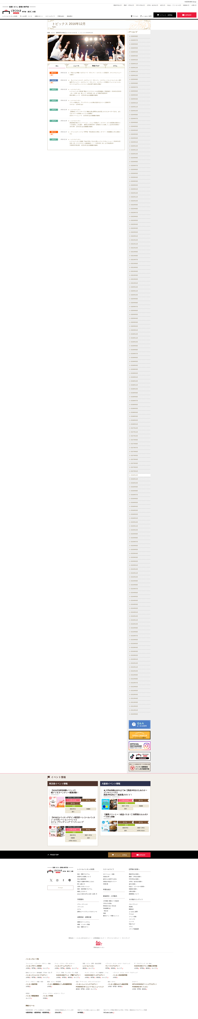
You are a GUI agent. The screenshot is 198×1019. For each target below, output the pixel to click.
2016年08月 (134, 491)
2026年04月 (134, 52)
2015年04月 (134, 553)
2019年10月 (134, 342)
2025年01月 (134, 103)
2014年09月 (134, 581)
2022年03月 (134, 228)
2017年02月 (134, 467)
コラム (115, 66)
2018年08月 (134, 396)
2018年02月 (134, 420)
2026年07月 (134, 40)
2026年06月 (134, 44)
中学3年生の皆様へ (134, 879)
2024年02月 (134, 138)
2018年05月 (134, 408)
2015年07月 (134, 541)
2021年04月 (134, 271)
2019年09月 (134, 346)
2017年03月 (134, 463)
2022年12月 (134, 193)
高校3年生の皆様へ (134, 874)
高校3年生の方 (118, 5)
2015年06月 (134, 545)
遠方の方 (162, 5)
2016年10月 (134, 483)
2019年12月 (134, 334)
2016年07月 (134, 494)
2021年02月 (134, 279)
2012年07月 (134, 682)
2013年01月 (134, 659)
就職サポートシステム (83, 922)
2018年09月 (134, 393)
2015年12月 (134, 522)
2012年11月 (134, 667)
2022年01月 (134, 236)
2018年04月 (134, 412)
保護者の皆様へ (133, 889)
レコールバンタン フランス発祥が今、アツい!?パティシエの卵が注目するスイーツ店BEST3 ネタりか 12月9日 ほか (90, 102)
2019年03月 (134, 369)
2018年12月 (134, 381)
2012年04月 (134, 694)
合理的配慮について (98, 938)
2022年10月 (134, 201)
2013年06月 (134, 639)
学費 (104, 913)
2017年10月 (134, 436)
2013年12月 (134, 616)
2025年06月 (134, 91)
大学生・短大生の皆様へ (136, 881)
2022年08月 (134, 208)
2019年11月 (134, 338)
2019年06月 (134, 357)
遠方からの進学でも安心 (110, 879)
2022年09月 (134, 204)
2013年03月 (134, 651)
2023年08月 (134, 161)
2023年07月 (134, 165)
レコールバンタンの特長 (85, 869)
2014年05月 (134, 596)
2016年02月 (134, 514)
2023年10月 (134, 154)
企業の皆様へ (132, 891)
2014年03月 (134, 604)
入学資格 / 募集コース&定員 (111, 901)
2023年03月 (134, 181)
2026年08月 (134, 36)
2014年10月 (134, 577)
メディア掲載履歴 (134, 929)
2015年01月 (134, 565)
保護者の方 (186, 5)
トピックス (132, 919)
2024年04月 (134, 130)
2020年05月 (134, 314)
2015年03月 (134, 557)
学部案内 (80, 899)
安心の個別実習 (81, 879)
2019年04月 (134, 365)
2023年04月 (134, 177)
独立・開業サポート (82, 927)
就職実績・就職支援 (84, 917)
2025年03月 (134, 99)
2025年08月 (134, 83)
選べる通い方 (81, 884)
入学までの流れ (107, 903)
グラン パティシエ (82, 904)
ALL (57, 66)
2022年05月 (134, 220)
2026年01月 (134, 63)
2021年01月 (134, 283)
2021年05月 (134, 267)
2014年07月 (134, 588)
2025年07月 (134, 87)
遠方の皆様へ (132, 884)
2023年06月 (134, 169)
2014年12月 (134, 569)
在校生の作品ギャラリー (110, 881)
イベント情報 (132, 916)
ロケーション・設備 (108, 874)
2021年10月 (134, 248)
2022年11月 (134, 197)
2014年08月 (134, 585)
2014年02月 (134, 608)
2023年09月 (134, 157)
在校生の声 (106, 876)
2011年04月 (134, 698)
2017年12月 (134, 428)
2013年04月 (134, 647)
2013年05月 (134, 643)
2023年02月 (134, 185)
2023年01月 (134, 189)
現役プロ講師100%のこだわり (85, 881)
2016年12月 (134, 475)
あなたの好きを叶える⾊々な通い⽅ (87, 894)
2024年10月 (134, 110)
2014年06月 (134, 592)
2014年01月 (134, 612)
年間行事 (105, 884)
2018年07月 (134, 400)
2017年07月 (134, 447)
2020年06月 (134, 310)
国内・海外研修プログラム (84, 889)
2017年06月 (134, 451)
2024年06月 (134, 122)
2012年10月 (134, 671)
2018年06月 (134, 404)
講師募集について (134, 894)
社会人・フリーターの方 (174, 5)
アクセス (135, 16)
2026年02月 (134, 60)
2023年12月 (134, 146)
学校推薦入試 (107, 908)
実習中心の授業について (84, 876)
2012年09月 (134, 675)
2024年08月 (134, 114)
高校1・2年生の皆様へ (135, 876)
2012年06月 (134, 686)
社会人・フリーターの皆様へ (137, 886)
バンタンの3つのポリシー (83, 938)
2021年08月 (134, 255)
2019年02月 (134, 373)
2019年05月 (134, 361)
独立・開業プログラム (83, 874)
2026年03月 (134, 56)
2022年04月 (134, 224)
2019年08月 (134, 349)
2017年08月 (134, 443)
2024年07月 (134, 118)
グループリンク (133, 904)
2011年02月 (134, 706)
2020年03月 (134, 322)
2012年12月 (134, 663)
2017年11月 (134, 432)
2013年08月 (134, 632)
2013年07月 (134, 635)
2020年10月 (134, 295)
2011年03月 (134, 702)
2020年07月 (134, 306)
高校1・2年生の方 (129, 5)
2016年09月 (134, 487)
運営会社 (71, 938)
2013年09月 (134, 628)
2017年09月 (134, 440)
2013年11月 (134, 620)
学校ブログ (95, 66)
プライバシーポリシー (113, 938)
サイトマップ (126, 938)
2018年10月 (134, 389)
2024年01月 (134, 142)
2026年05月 (134, 48)
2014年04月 (134, 600)
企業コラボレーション (83, 886)
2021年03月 (134, 275)
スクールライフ (108, 869)
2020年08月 (134, 302)
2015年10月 (134, 530)
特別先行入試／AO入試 (109, 906)
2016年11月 (134, 479)
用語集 (131, 907)
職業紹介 (131, 909)
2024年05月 (134, 126)
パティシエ (80, 907)
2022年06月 (134, 216)
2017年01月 (134, 471)
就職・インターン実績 (83, 924)
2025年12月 (134, 67)
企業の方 (194, 5)
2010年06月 (134, 714)
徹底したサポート (82, 891)
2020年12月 (134, 287)
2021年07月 (134, 259)
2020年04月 (134, 318)
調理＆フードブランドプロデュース (87, 911)
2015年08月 (134, 538)
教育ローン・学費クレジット (111, 916)
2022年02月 (134, 232)
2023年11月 (134, 150)
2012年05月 (134, 690)
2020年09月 (134, 299)
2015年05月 (134, 549)
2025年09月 (134, 79)
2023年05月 (134, 173)
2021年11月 (134, 244)
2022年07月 (134, 212)
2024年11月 (134, 107)
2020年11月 (134, 291)
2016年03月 (134, 510)
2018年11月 (134, 385)
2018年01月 (134, 424)
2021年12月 (134, 240)
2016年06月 (134, 498)
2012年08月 (134, 679)
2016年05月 (134, 502)
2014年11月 (134, 573)
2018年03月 (134, 416)
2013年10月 (134, 624)
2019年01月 (134, 377)
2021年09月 (134, 252)
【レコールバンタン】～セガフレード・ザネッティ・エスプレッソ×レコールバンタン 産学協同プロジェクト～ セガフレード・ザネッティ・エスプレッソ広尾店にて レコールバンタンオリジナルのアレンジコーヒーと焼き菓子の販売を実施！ (95, 82)
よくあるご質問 (146, 16)
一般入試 (105, 911)
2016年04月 (134, 506)
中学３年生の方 (140, 5)
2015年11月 (134, 526)
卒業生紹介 (107, 889)
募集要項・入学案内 (110, 896)
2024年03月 (134, 134)
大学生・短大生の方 (152, 5)
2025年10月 (134, 75)
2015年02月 (134, 561)
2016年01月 (134, 518)
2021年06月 (134, 263)
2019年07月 (134, 353)
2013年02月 (134, 655)
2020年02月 (134, 326)
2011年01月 (134, 710)
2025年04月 (134, 95)
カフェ (79, 909)
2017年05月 (134, 455)
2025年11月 (134, 71)
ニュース (76, 66)
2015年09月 (134, 534)
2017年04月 (134, 459)
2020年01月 (134, 330)
